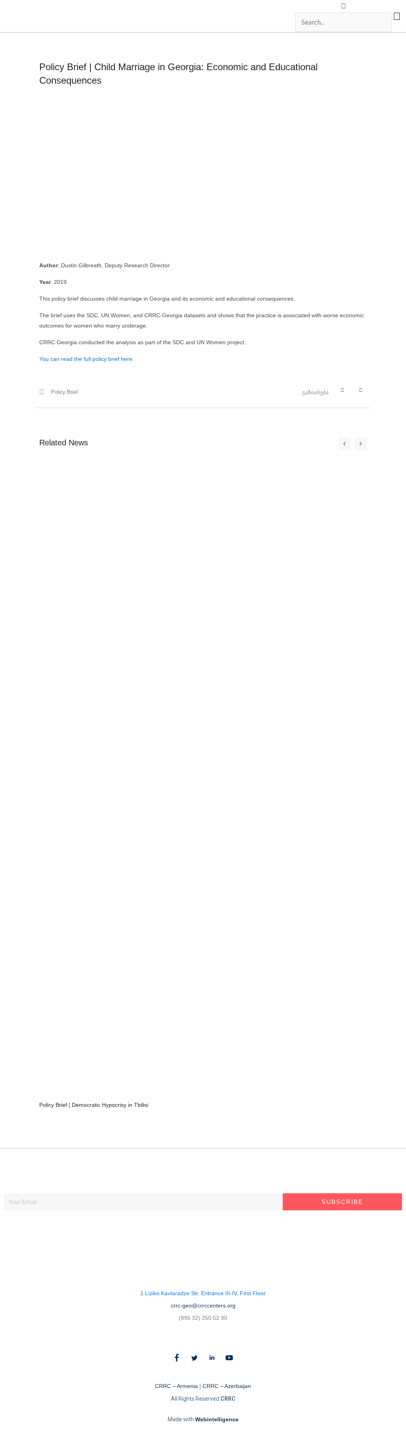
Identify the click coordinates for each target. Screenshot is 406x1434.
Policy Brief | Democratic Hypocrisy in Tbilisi (93, 1105)
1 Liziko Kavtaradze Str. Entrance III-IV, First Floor (203, 1293)
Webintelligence (217, 1419)
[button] (343, 6)
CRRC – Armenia (176, 1386)
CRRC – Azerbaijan (227, 1386)
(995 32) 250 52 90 (203, 1318)
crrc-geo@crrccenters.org (203, 1305)
